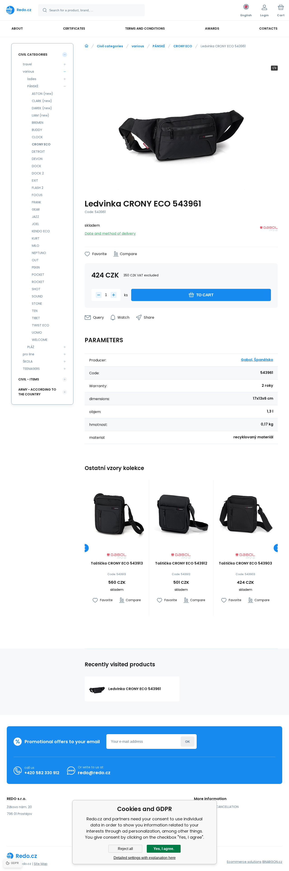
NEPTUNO (39, 253)
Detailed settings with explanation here (145, 858)
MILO (35, 245)
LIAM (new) (40, 115)
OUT (35, 260)
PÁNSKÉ (159, 46)
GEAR (36, 209)
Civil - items (28, 379)
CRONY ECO (182, 46)
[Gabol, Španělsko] (269, 229)
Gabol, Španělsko (257, 359)
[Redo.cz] (86, 46)
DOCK (36, 166)
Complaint (205, 826)
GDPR (201, 813)
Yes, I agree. (164, 849)
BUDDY (37, 130)
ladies (31, 79)
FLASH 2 (37, 187)
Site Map (40, 864)
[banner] (18, 10)
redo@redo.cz (94, 772)
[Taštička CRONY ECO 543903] (245, 512)
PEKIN (36, 267)
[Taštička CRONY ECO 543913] (116, 512)
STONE (37, 303)
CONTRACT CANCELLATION (218, 807)
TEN (34, 311)
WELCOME (39, 339)
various (138, 46)
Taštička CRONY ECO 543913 (117, 563)
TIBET (36, 318)
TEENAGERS (31, 368)
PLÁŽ (30, 347)
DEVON (37, 159)
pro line (28, 354)
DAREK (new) (42, 108)
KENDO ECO (41, 231)
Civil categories (110, 46)
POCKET (38, 274)
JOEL (35, 224)
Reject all (125, 849)
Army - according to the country (37, 391)
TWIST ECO (40, 325)
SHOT (36, 289)
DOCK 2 (38, 173)
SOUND (37, 296)
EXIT (35, 180)
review (202, 833)
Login (187, 741)
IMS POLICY (205, 820)
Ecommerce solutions (244, 861)
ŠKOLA (28, 361)
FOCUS (37, 195)
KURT (36, 238)
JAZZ (35, 216)
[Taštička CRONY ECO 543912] (181, 512)
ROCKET (38, 282)
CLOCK (37, 137)
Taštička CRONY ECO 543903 (245, 563)
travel (27, 64)
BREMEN (37, 122)
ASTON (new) (42, 93)
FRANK (36, 202)
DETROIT (38, 151)
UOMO (37, 332)
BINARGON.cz (272, 861)
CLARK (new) (42, 101)
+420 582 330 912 (41, 773)
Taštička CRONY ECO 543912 (181, 563)
